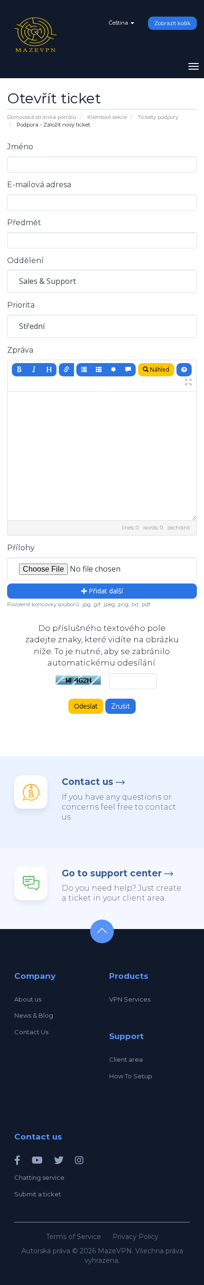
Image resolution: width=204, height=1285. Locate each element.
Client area (126, 1059)
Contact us (87, 781)
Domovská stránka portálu (41, 117)
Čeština (119, 22)
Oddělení (25, 260)
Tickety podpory (158, 117)
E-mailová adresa (39, 184)
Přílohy (21, 547)
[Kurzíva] (34, 369)
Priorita (21, 305)
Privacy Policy (135, 1236)
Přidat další (105, 590)
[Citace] (128, 369)
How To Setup (130, 1076)
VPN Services (129, 999)
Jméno (20, 146)
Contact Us (31, 1032)
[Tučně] (19, 369)
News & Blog (33, 1015)
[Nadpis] (48, 369)
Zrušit (120, 706)
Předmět (24, 222)
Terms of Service (73, 1236)
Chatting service (39, 1177)
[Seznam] (84, 369)
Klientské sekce (107, 117)
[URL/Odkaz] (66, 369)
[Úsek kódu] (113, 369)
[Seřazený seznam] (98, 369)
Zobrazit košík (172, 23)
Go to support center (112, 873)
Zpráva (20, 350)
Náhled (158, 369)
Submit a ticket (37, 1194)
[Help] (184, 369)
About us (27, 999)
